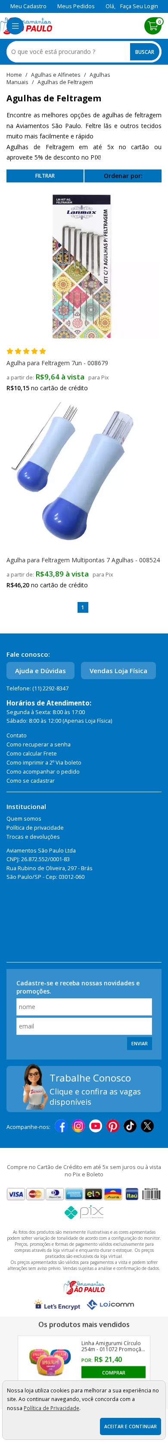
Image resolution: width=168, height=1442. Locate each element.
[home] (26, 25)
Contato (16, 735)
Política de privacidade (35, 827)
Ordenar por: (123, 176)
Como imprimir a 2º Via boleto (43, 762)
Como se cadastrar (30, 780)
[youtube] (95, 1127)
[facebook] (61, 1127)
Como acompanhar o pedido (43, 771)
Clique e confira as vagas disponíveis (95, 1096)
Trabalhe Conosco (90, 1078)
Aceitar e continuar (130, 1426)
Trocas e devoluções (33, 836)
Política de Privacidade (51, 1407)
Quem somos (23, 818)
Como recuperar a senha (38, 744)
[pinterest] (112, 1127)
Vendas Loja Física (118, 670)
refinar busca (45, 175)
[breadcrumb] (14, 74)
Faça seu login (139, 6)
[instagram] (78, 1127)
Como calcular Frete (31, 753)
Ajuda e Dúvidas (40, 670)
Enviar (139, 1044)
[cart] (153, 25)
